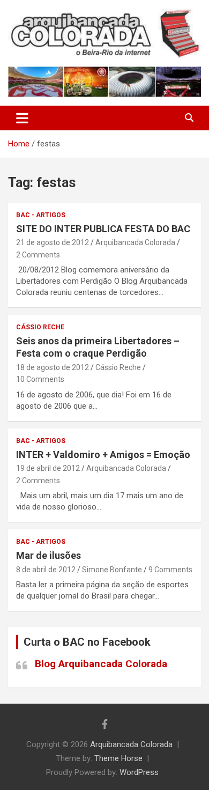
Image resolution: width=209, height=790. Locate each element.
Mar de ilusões (48, 555)
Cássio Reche (40, 327)
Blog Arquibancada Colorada (101, 664)
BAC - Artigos (40, 215)
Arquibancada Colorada (135, 242)
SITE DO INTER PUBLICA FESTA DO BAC (103, 228)
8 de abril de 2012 (46, 569)
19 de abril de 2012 (48, 468)
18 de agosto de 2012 (52, 367)
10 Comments (40, 379)
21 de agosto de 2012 (52, 242)
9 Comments (170, 569)
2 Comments (38, 254)
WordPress (139, 772)
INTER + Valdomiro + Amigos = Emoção (103, 454)
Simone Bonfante (112, 569)
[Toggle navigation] (22, 118)
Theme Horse (118, 758)
